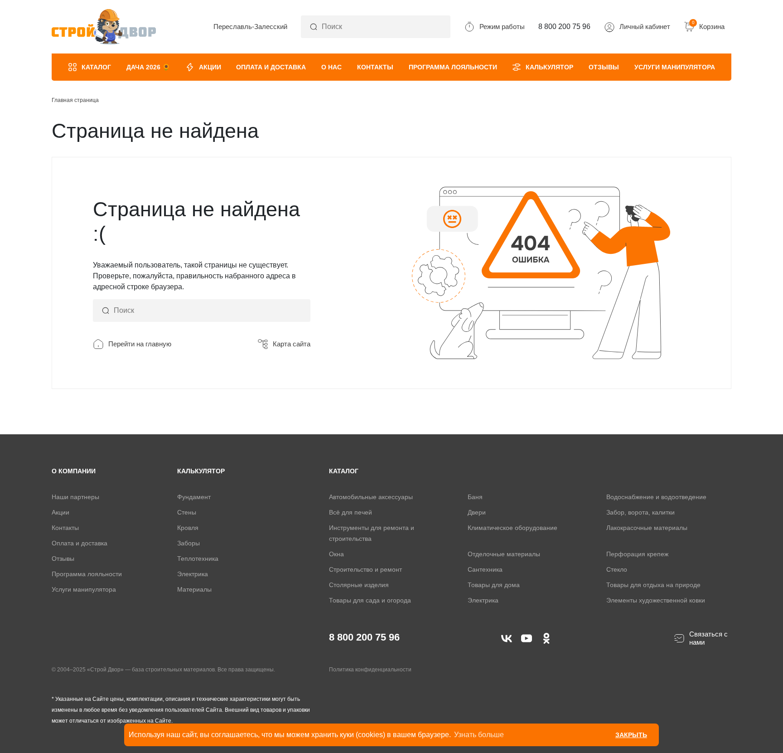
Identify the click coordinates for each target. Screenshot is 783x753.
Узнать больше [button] (479, 734)
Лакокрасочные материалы (646, 527)
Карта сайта (291, 344)
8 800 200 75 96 (364, 637)
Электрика (192, 574)
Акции (210, 67)
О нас (331, 67)
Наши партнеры (75, 496)
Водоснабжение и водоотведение (656, 496)
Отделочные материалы (504, 554)
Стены (186, 512)
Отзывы (604, 67)
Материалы (194, 589)
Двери (477, 512)
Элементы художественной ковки (655, 600)
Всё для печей (350, 512)
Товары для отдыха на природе (653, 584)
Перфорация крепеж (637, 554)
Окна (336, 554)
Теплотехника (197, 558)
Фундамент (194, 496)
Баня (475, 496)
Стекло (616, 569)
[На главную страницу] (104, 26)
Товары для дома (494, 584)
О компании (74, 471)
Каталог (96, 67)
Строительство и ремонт (365, 569)
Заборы (188, 543)
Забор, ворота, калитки (640, 512)
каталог (343, 471)
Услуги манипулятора (674, 67)
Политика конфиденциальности (370, 669)
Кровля (187, 527)
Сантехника (485, 569)
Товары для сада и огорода (370, 600)
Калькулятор (549, 67)
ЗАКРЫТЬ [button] (631, 734)
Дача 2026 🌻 (148, 67)
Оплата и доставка (271, 67)
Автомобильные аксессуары (371, 496)
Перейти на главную (139, 344)
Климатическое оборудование (512, 527)
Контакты (375, 67)
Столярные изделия (359, 584)
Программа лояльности (453, 67)
